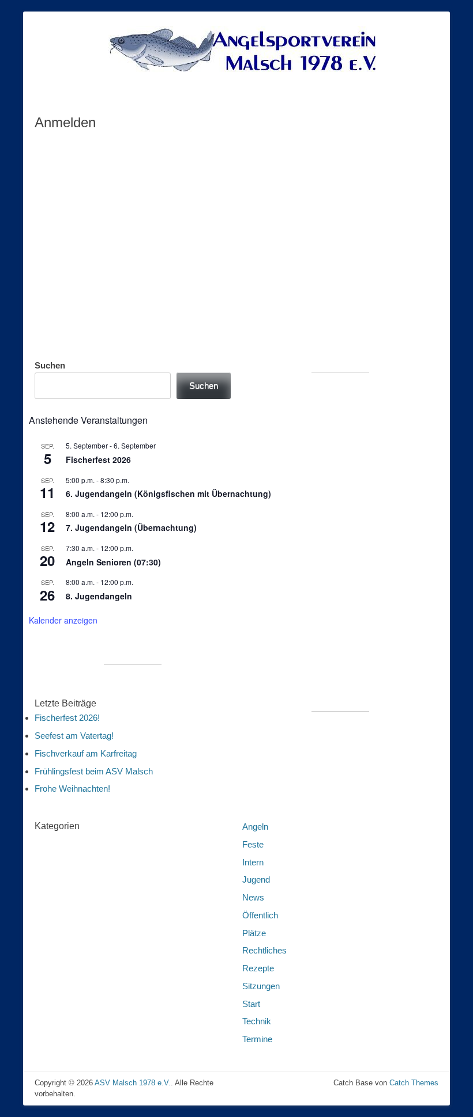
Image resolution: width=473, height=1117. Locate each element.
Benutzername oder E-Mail (160, 148)
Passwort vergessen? (237, 315)
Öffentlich (260, 915)
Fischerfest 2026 (98, 459)
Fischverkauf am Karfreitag (86, 753)
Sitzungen (261, 986)
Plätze (254, 933)
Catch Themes (413, 1082)
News (253, 897)
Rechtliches (264, 950)
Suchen (50, 365)
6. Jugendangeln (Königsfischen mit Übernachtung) (168, 493)
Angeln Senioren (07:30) (113, 562)
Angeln (255, 826)
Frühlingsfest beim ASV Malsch (94, 771)
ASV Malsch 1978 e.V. (133, 1082)
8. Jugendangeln (99, 596)
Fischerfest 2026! (67, 718)
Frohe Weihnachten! (72, 788)
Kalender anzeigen (63, 620)
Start (251, 1004)
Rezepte (258, 968)
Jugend (256, 879)
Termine (257, 1039)
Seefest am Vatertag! (74, 735)
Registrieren (304, 281)
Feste (253, 844)
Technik (256, 1021)
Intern (253, 862)
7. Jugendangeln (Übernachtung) (131, 527)
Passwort (126, 198)
